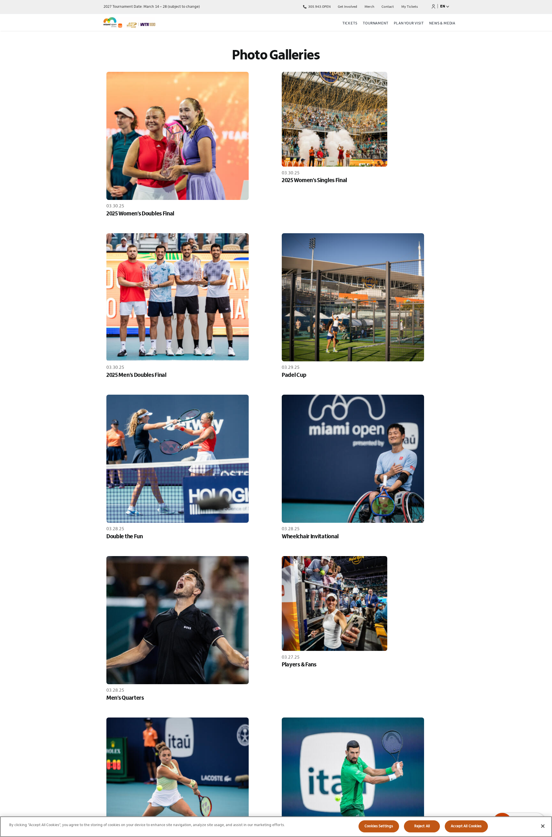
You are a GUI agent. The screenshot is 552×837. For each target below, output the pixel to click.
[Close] (542, 826)
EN (442, 6)
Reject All (422, 826)
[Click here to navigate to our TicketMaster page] (433, 6)
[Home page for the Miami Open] (156, 23)
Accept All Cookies (466, 826)
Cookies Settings (379, 826)
